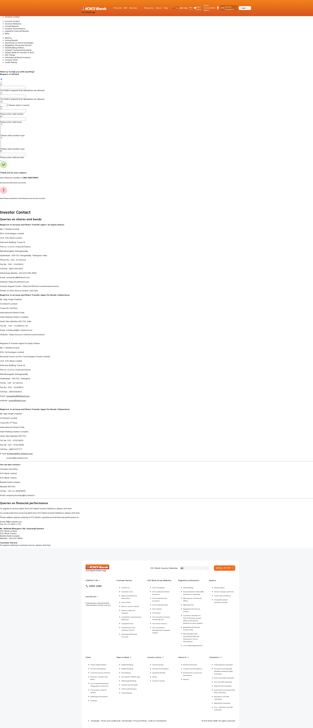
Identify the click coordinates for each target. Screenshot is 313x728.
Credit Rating (11, 62)
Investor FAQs (11, 60)
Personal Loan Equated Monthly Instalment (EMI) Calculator (223, 671)
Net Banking (126, 673)
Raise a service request (130, 606)
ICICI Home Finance (159, 623)
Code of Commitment (157, 721)
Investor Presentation (160, 669)
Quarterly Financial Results (17, 31)
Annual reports (158, 665)
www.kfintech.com (17, 400)
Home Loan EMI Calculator (224, 678)
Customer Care (127, 592)
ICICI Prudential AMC (160, 605)
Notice (154, 677)
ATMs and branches (129, 689)
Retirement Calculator (222, 703)
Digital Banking (127, 665)
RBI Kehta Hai (188, 605)
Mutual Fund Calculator (223, 686)
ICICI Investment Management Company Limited (161, 630)
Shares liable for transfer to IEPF (19, 52)
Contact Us (125, 588)
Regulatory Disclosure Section (18, 45)
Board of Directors (190, 665)
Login (243, 8)
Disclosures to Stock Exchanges (19, 43)
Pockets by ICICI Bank (129, 685)
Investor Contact (12, 21)
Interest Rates (219, 588)
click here (33, 290)
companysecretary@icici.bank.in (20, 495)
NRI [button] (125, 8)
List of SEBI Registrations (192, 645)
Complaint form (127, 623)
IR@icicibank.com (14, 521)
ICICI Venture (157, 609)
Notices (8, 38)
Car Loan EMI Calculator (223, 682)
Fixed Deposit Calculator (223, 665)
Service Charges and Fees (224, 592)
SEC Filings (10, 55)
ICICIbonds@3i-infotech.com (19, 330)
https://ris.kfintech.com (19, 282)
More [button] (7, 33)
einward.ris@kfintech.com (18, 277)
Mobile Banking (127, 669)
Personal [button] (118, 8)
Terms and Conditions (222, 596)
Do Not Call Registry (98, 669)
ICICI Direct (156, 613)
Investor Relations (13, 23)
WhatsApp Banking (128, 681)
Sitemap (93, 701)
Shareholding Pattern (14, 47)
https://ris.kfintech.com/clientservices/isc (41, 286)
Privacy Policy (140, 721)
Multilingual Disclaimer (99, 696)
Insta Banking (126, 693)
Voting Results (11, 40)
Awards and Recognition (192, 669)
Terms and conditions (110, 721)
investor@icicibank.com (17, 458)
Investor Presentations (15, 28)
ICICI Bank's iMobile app (130, 677)
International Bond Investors (18, 57)
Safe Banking (188, 588)
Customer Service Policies (100, 673)
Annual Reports (12, 26)
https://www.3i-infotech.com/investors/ (27, 334)
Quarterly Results (159, 673)
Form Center (126, 602)
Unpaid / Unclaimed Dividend (18, 50)
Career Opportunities (98, 665)
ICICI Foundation (158, 588)
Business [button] (133, 8)
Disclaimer (126, 721)
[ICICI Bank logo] (94, 8)
